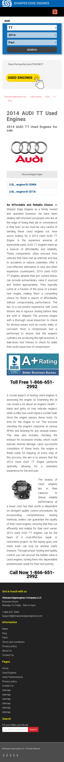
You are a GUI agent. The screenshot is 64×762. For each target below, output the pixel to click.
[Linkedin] (10, 755)
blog (4, 633)
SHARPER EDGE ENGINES (31, 3)
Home (5, 668)
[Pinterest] (14, 755)
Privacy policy (9, 646)
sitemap (6, 690)
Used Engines (9, 672)
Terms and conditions (13, 642)
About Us (7, 650)
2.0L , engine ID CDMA (22, 184)
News (5, 628)
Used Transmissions (12, 677)
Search (33, 729)
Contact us (8, 685)
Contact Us (8, 655)
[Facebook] (3, 755)
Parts (5, 637)
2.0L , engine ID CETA (22, 191)
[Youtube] (17, 755)
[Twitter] (7, 755)
